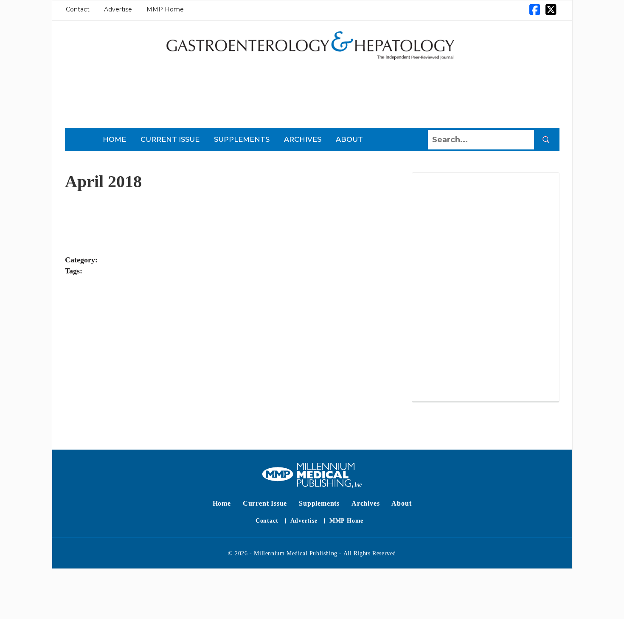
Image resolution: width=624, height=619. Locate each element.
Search (546, 140)
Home (114, 139)
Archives (302, 139)
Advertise (118, 9)
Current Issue (170, 139)
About (349, 139)
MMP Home (165, 9)
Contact (78, 9)
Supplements (242, 139)
